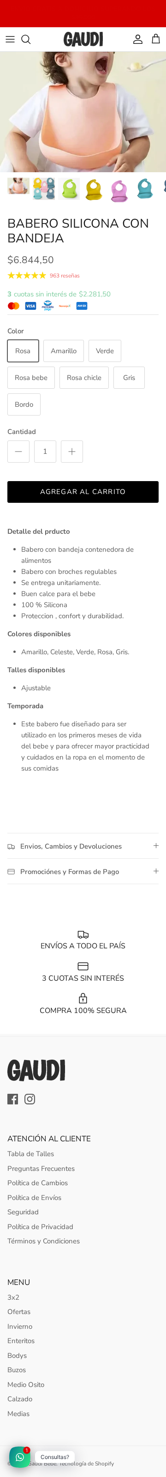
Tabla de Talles (30, 1153)
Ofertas (18, 1311)
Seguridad (23, 1212)
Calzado (19, 1399)
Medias (18, 1413)
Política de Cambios (37, 1183)
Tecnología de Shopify (86, 1463)
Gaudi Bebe (42, 1463)
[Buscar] (30, 39)
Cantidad (21, 431)
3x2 (13, 1297)
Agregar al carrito (83, 491)
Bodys (17, 1355)
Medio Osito (25, 1384)
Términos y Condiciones (43, 1241)
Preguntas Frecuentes (41, 1168)
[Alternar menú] (10, 39)
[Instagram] (29, 1099)
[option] (83, 112)
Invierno (19, 1326)
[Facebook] (12, 1099)
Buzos (16, 1370)
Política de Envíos (34, 1197)
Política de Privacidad (40, 1226)
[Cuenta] (135, 39)
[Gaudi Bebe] (83, 39)
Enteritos (21, 1340)
